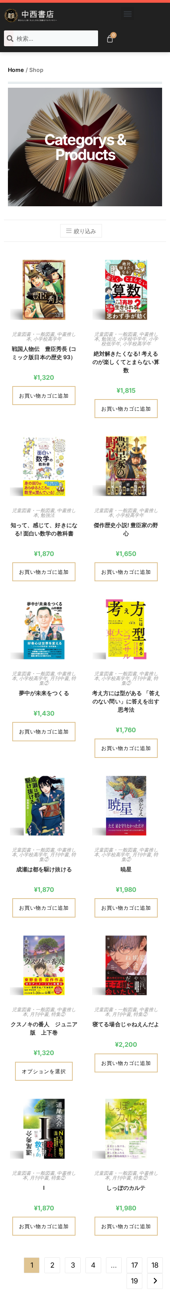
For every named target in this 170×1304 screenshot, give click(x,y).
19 (134, 1281)
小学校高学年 (47, 339)
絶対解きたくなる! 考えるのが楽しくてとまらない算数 (126, 361)
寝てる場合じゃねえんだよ (126, 1024)
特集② (58, 1014)
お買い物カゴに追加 (44, 395)
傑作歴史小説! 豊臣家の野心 (126, 529)
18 (155, 1265)
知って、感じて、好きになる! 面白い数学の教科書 (44, 529)
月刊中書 (59, 678)
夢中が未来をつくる (44, 693)
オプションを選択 (44, 1071)
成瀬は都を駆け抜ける (44, 869)
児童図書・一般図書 (33, 334)
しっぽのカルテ (125, 1187)
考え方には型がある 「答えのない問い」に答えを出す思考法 (126, 701)
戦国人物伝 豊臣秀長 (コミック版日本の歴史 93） (44, 352)
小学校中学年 (132, 339)
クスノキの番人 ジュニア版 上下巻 (44, 1028)
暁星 (126, 869)
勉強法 (108, 339)
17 (134, 1265)
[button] (127, 13)
